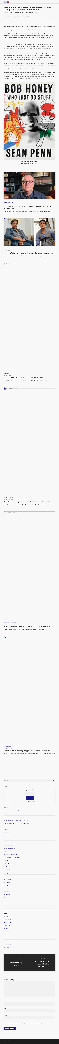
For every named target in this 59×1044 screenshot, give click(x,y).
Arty (4, 835)
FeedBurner (32, 801)
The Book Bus (7, 931)
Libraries (5, 876)
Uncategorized (7, 938)
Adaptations (6, 622)
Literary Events (7, 882)
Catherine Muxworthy (11, 172)
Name (5, 1001)
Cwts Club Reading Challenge (10, 854)
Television (6, 928)
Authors (5, 839)
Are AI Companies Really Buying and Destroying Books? (16, 823)
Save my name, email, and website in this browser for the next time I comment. (23, 1023)
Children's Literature (8, 845)
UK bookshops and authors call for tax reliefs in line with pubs (18, 811)
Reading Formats (8, 922)
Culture (5, 851)
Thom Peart (8, 12)
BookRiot (11, 28)
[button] (54, 1)
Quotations (6, 916)
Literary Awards (7, 879)
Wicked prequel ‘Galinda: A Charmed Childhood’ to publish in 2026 (29, 626)
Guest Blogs (6, 863)
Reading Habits (7, 925)
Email (5, 1008)
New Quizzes (7, 891)
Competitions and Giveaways (10, 848)
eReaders (6, 860)
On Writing (6, 900)
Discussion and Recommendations (12, 857)
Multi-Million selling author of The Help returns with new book (28, 502)
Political (36, 12)
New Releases (29, 12)
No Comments (11, 16)
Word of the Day (7, 944)
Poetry (5, 904)
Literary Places (7, 885)
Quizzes (5, 913)
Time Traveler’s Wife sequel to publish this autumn (23, 377)
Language (6, 873)
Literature (6, 888)
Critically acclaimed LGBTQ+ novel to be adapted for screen (17, 814)
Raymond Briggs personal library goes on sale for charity (17, 820)
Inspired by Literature (8, 870)
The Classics (6, 934)
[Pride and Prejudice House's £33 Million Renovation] (42, 962)
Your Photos (6, 947)
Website (5, 1015)
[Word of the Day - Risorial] (16, 962)
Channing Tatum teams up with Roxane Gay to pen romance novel (29, 253)
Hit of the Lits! (7, 866)
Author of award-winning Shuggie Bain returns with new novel (28, 750)
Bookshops (6, 842)
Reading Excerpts (8, 919)
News (11, 202)
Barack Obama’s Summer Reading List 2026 (14, 817)
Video (5, 941)
